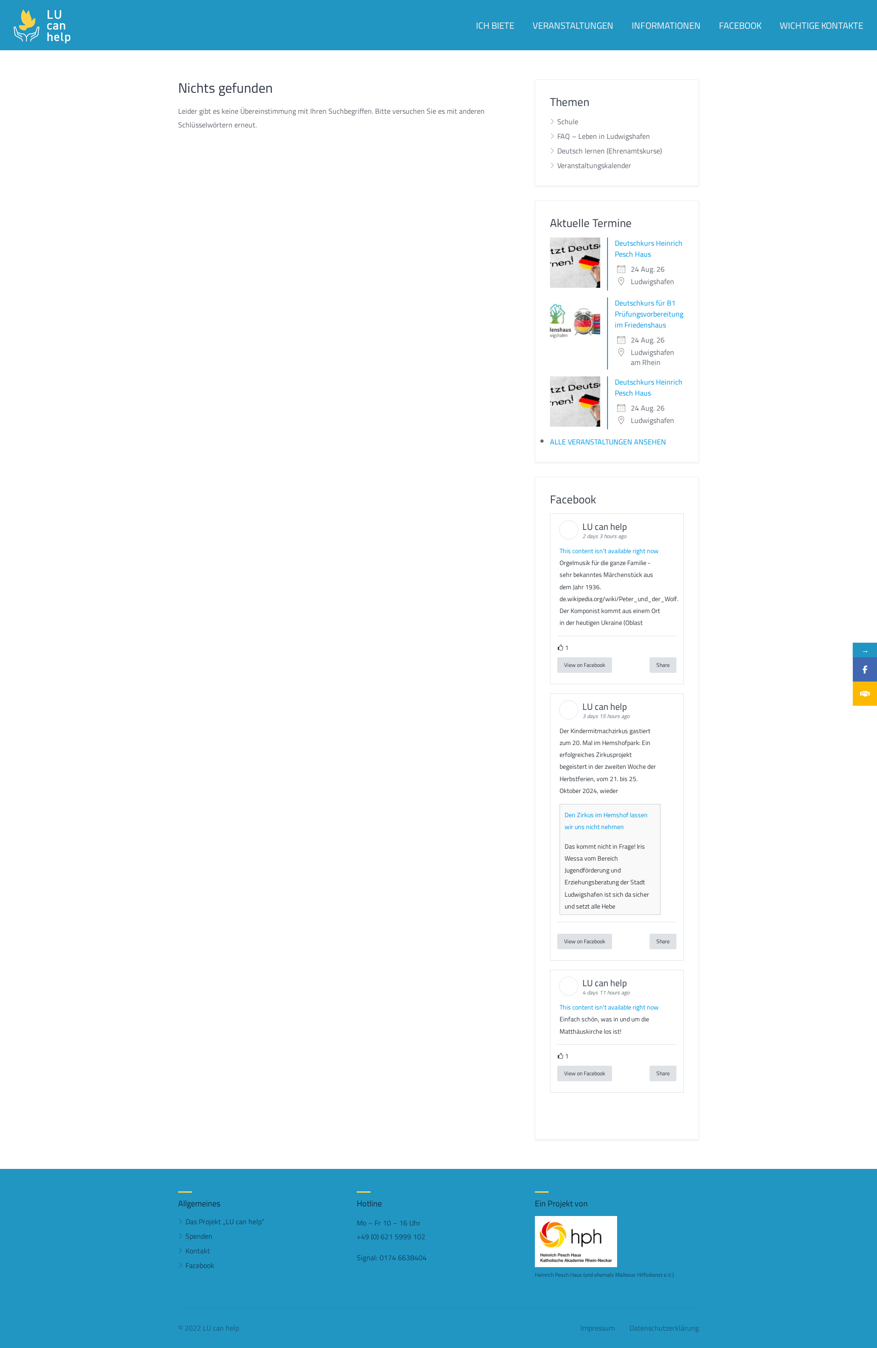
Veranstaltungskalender (594, 165)
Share (663, 665)
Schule (567, 121)
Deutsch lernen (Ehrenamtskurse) (609, 151)
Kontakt (197, 1251)
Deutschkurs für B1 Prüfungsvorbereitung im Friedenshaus (649, 314)
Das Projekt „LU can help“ (224, 1221)
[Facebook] (865, 669)
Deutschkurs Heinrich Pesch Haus (648, 248)
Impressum (598, 1328)
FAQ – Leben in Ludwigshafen (603, 136)
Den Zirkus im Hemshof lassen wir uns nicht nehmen (606, 821)
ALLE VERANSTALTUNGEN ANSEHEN (608, 442)
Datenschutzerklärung (664, 1328)
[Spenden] (865, 694)
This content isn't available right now (609, 551)
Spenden (198, 1236)
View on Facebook (584, 665)
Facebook (199, 1265)
